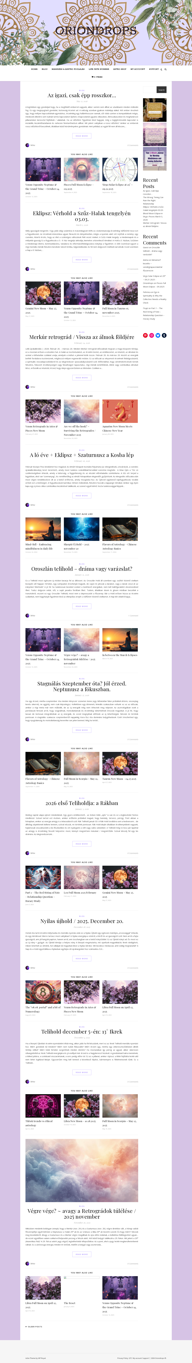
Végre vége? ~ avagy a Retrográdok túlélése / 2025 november (79, 659)
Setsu (32, 145)
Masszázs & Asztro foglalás (68, 69)
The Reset (69, 1303)
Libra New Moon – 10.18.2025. (80, 1121)
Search (162, 90)
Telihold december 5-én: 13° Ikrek (81, 1031)
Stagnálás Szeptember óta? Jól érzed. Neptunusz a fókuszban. (81, 686)
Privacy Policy (122, 1358)
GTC (130, 1358)
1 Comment (133, 615)
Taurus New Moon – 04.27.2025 (119, 778)
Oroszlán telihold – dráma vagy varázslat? (81, 568)
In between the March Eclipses (119, 655)
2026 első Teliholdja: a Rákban (81, 802)
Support (154, 69)
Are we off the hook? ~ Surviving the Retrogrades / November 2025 (80, 430)
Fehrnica (146, 292)
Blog (45, 69)
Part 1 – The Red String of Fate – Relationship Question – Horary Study (42, 897)
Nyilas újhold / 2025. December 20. (81, 920)
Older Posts (34, 1326)
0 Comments (132, 145)
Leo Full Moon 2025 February (80, 892)
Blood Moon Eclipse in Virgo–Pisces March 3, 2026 (153, 216)
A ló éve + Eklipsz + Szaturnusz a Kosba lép (82, 454)
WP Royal (42, 1358)
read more (82, 136)
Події (145, 308)
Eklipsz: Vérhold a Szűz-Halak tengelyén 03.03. (82, 216)
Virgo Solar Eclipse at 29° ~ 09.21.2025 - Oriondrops (154, 279)
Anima (145, 260)
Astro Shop (119, 69)
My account (138, 69)
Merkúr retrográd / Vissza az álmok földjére (81, 336)
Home (34, 69)
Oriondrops (96, 31)
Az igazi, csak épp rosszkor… (82, 95)
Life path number (99, 69)
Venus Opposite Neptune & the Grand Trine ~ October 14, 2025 (42, 189)
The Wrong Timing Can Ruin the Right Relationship (153, 200)
